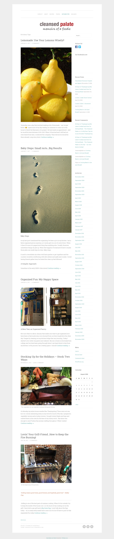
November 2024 (79, 177)
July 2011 (77, 283)
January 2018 (78, 219)
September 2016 (79, 240)
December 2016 (79, 233)
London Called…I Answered (83, 103)
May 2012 (77, 279)
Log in (77, 351)
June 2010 (78, 314)
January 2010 (78, 332)
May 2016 (77, 251)
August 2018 (78, 205)
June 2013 (78, 272)
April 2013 (78, 275)
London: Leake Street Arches (83, 97)
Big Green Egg (46, 508)
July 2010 (77, 311)
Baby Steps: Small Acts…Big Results (41, 148)
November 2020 (79, 191)
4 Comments (33, 440)
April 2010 (78, 321)
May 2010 (77, 318)
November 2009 (79, 339)
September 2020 (79, 194)
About (46, 14)
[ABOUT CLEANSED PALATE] (84, 526)
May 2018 (77, 212)
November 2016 (79, 237)
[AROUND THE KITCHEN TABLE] (88, 526)
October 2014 (78, 265)
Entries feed (78, 354)
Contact (40, 14)
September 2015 (79, 258)
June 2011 (77, 286)
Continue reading (47, 137)
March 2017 (78, 222)
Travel (58, 14)
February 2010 (79, 328)
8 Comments (35, 282)
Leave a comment (38, 362)
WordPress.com (38, 527)
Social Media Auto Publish (51, 538)
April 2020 (78, 198)
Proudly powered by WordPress (30, 525)
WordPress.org (79, 362)
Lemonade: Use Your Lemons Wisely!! (42, 40)
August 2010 (78, 307)
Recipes (52, 14)
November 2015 (79, 254)
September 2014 (79, 268)
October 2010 (78, 300)
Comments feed (79, 358)
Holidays (74, 14)
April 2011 (77, 293)
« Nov (76, 404)
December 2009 (79, 336)
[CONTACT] (91, 526)
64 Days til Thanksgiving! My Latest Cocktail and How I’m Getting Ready (83, 89)
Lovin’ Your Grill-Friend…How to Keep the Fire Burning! (44, 436)
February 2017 (79, 226)
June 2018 (78, 208)
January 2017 (78, 230)
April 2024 (78, 184)
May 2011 (77, 290)
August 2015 (78, 261)
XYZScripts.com (65, 538)
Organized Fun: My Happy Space (39, 279)
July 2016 (77, 247)
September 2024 (79, 180)
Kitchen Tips (65, 14)
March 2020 (78, 201)
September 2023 (79, 187)
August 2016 (78, 244)
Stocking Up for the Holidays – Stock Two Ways (45, 358)
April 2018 (78, 215)
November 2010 (79, 297)
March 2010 (78, 325)
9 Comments (35, 151)
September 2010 (79, 304)
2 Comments (35, 43)
